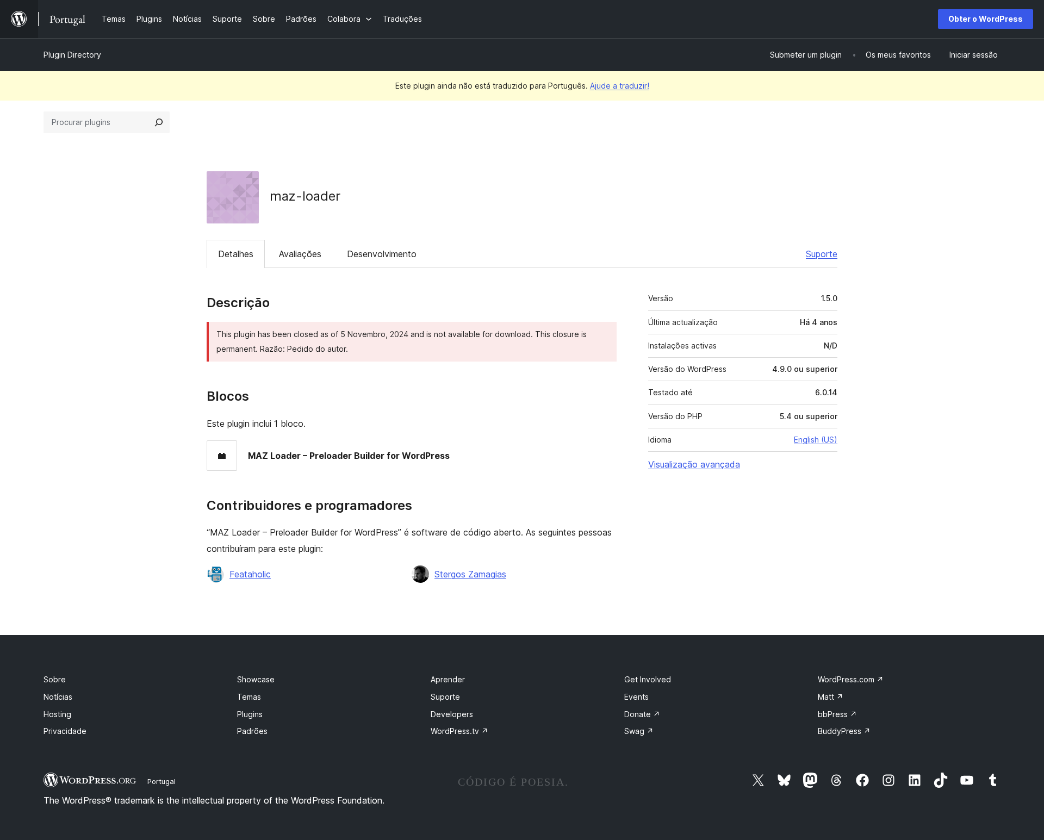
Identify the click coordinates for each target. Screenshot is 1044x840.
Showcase (256, 679)
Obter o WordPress (985, 18)
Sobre (55, 679)
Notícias (58, 696)
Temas (249, 696)
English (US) (815, 439)
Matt (830, 696)
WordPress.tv (459, 731)
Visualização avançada (694, 464)
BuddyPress (844, 731)
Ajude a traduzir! (619, 85)
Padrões (252, 731)
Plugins (250, 714)
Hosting (57, 714)
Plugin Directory (72, 54)
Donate (642, 714)
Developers (452, 714)
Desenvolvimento (382, 253)
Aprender (448, 679)
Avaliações (300, 253)
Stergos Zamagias (470, 574)
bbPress (837, 714)
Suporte (821, 253)
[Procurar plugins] (159, 122)
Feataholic (250, 574)
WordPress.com (851, 679)
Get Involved (647, 679)
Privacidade (65, 731)
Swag (639, 731)
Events (636, 696)
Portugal (161, 781)
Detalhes (235, 253)
